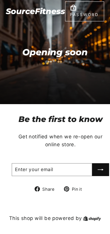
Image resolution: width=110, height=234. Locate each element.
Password (84, 14)
